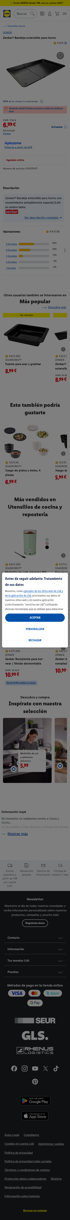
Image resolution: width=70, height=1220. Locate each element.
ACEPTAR (35, 617)
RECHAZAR (35, 640)
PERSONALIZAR (35, 629)
